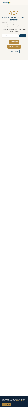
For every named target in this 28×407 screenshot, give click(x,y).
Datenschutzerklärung (19, 400)
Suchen (23, 36)
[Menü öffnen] (24, 2)
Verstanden (6, 404)
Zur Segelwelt (14, 41)
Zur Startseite (14, 51)
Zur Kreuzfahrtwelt (14, 46)
